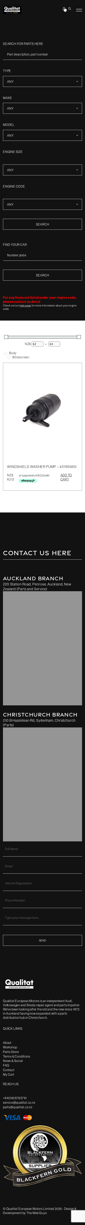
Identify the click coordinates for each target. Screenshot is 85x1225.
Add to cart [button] (66, 477)
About (7, 1043)
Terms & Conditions (16, 1056)
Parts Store (11, 1052)
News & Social (13, 1061)
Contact (9, 1070)
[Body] (5, 353)
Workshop (10, 1047)
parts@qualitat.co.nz (17, 1107)
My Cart (8, 1074)
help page (25, 305)
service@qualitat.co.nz (19, 1102)
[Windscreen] (8, 357)
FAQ (6, 1065)
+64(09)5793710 (15, 1098)
